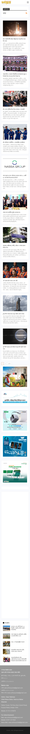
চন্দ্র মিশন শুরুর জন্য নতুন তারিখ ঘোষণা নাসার (13, 314)
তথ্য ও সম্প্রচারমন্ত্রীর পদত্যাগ (17, 642)
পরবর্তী (9, 363)
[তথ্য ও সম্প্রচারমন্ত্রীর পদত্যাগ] (6, 644)
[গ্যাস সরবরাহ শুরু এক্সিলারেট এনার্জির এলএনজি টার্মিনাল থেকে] (6, 636)
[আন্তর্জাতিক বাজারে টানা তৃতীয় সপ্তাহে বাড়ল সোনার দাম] (6, 651)
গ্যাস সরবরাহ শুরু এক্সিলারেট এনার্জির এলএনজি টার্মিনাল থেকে (18, 635)
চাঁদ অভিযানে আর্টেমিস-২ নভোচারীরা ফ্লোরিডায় (14, 142)
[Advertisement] (15, 554)
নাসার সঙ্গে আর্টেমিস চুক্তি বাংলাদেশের (11, 212)
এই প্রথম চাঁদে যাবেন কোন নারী (10, 280)
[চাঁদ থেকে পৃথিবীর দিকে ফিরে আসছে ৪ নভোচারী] (15, 99)
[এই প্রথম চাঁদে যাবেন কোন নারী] (15, 270)
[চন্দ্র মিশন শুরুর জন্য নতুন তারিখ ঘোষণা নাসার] (15, 303)
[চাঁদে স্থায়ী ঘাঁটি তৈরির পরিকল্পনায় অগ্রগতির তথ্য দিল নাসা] (15, 28)
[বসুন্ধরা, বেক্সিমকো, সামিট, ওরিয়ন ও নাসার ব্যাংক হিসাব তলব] (15, 235)
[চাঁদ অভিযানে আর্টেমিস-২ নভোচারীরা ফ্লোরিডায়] (15, 132)
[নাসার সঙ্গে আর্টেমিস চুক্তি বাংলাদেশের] (15, 202)
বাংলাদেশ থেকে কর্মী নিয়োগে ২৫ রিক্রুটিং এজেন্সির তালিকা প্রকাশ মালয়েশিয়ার (18, 628)
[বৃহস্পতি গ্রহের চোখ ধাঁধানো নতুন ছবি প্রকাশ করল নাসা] (15, 336)
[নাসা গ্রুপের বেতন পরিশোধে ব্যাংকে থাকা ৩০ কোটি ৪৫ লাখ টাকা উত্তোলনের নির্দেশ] (15, 165)
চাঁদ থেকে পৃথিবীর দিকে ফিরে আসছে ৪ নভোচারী (13, 109)
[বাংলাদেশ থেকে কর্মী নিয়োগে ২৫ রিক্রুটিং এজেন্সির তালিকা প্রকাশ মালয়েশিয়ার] (6, 628)
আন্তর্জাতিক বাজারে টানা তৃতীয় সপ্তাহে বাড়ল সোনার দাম (17, 650)
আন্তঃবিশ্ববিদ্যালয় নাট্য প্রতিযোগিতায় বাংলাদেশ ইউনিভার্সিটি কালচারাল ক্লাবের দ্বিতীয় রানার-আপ (18, 659)
